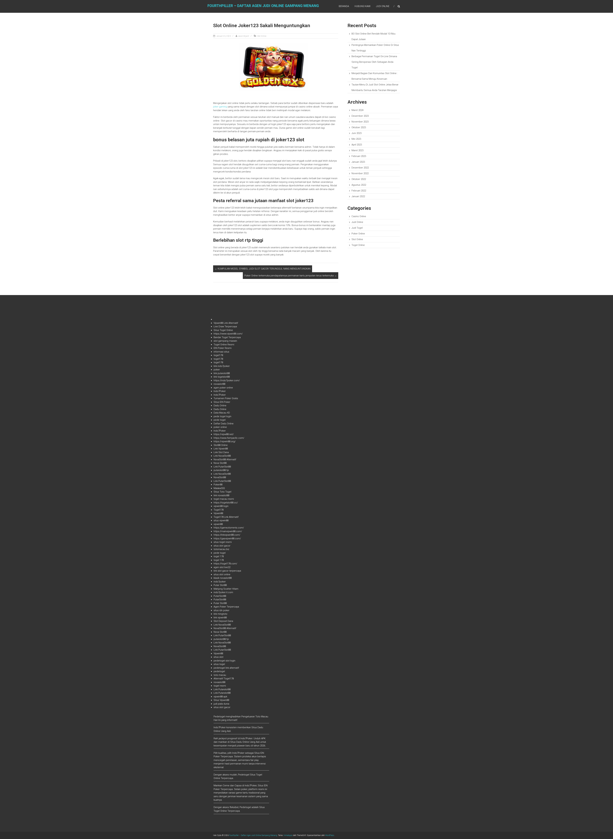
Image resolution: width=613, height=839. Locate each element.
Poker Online (358, 233)
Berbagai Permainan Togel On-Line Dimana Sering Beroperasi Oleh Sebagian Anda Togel (374, 62)
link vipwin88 (220, 617)
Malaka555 (219, 488)
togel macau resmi (224, 498)
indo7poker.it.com (223, 592)
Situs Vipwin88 (221, 700)
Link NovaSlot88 (222, 455)
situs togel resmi (223, 542)
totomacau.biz (221, 549)
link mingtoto (220, 613)
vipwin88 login (221, 506)
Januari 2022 (358, 196)
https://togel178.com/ (225, 563)
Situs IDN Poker (222, 402)
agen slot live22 (222, 567)
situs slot (218, 657)
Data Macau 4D (222, 412)
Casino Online (359, 216)
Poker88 (218, 484)
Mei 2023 (356, 138)
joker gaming (220, 106)
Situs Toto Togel (222, 491)
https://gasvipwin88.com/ (227, 538)
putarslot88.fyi (221, 470)
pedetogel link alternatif (226, 667)
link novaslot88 (221, 495)
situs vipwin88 (221, 520)
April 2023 (357, 144)
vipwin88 (218, 524)
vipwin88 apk (220, 696)
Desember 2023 (360, 115)
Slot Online (261, 36)
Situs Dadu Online (239, 741)
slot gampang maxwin (225, 340)
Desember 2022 (360, 167)
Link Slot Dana (221, 452)
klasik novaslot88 (223, 578)
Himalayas (288, 835)
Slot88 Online (221, 445)
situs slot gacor (222, 545)
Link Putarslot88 (222, 689)
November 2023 (360, 121)
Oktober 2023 (359, 127)
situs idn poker (221, 610)
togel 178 (219, 556)
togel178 (218, 355)
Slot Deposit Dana (223, 621)
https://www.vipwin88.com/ (228, 333)
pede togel (220, 419)
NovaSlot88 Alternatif (225, 459)
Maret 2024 (357, 110)
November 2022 (360, 173)
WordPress (329, 835)
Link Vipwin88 (221, 448)
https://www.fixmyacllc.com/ (229, 438)
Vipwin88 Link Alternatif (226, 323)
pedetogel (219, 671)
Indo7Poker (220, 391)
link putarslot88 (222, 373)
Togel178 (218, 509)
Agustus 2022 (359, 184)
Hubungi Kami (362, 6)
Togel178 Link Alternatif (226, 517)
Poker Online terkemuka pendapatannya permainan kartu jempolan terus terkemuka (290, 275)
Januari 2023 (358, 161)
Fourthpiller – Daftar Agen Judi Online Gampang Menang (263, 6)
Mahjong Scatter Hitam (226, 588)
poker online (220, 427)
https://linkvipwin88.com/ (227, 534)
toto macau (220, 675)
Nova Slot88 (220, 463)
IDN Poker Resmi (222, 348)
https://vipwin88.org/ (225, 441)
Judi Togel (357, 227)
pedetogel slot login (224, 660)
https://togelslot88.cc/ (226, 502)
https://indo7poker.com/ (227, 380)
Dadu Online (220, 405)
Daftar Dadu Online (224, 423)
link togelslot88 (222, 376)
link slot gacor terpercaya (227, 570)
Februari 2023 (359, 156)
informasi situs (221, 351)
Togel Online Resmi (224, 344)
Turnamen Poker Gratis (226, 398)
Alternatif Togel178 (224, 678)
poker (217, 369)
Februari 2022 (359, 190)
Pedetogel (219, 716)
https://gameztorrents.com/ (229, 527)
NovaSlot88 (220, 477)
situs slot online (222, 574)
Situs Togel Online (223, 330)
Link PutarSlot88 (222, 466)
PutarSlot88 (220, 596)
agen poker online (223, 387)
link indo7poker (222, 366)
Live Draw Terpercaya (225, 326)
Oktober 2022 (359, 179)
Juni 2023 (357, 133)
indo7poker (220, 581)
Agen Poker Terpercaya (226, 606)
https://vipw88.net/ (224, 434)
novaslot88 (219, 384)
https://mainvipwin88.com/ (228, 531)
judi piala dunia (221, 703)
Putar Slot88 (220, 585)
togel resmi (220, 685)
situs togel (219, 664)
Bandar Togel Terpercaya (227, 337)
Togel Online (358, 245)
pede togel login (222, 416)
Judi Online (382, 6)
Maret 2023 (357, 150)
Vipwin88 (218, 513)
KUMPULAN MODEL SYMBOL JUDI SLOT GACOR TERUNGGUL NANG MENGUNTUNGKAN (262, 268)
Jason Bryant (243, 36)
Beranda (344, 6)
